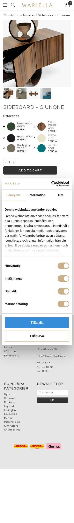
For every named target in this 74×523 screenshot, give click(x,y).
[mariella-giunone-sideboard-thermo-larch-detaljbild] (37, 53)
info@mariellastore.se (53, 356)
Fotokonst (9, 402)
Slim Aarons (11, 426)
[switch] (63, 278)
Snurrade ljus (12, 430)
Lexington (10, 410)
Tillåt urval (37, 336)
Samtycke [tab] (13, 195)
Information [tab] (37, 195)
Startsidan (12, 15)
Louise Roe (10, 414)
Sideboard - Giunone (54, 15)
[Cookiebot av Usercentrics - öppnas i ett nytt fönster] (52, 183)
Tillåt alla (37, 322)
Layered (9, 406)
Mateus (8, 418)
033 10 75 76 (48, 349)
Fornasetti (10, 398)
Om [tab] (60, 195)
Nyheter (29, 15)
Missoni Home (12, 422)
